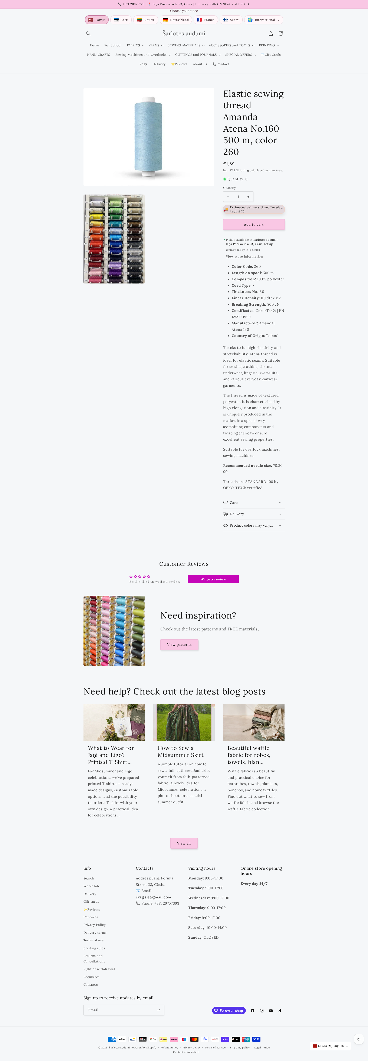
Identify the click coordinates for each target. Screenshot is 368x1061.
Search (88, 878)
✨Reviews (91, 909)
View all (184, 843)
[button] (88, 33)
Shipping (242, 170)
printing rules (94, 948)
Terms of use (93, 940)
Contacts (90, 917)
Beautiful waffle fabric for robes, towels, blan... (249, 755)
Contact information (186, 1052)
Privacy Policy (94, 925)
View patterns (179, 644)
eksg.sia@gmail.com (153, 897)
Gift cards (91, 901)
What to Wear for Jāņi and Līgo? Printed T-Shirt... (111, 755)
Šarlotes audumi (119, 1047)
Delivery (89, 894)
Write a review (213, 579)
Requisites (91, 977)
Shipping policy (240, 1047)
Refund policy (169, 1047)
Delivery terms (95, 933)
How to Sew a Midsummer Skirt (181, 751)
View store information (244, 256)
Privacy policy (191, 1047)
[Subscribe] (159, 1010)
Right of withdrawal (99, 969)
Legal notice (262, 1047)
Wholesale (91, 886)
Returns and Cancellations (94, 958)
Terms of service (215, 1047)
